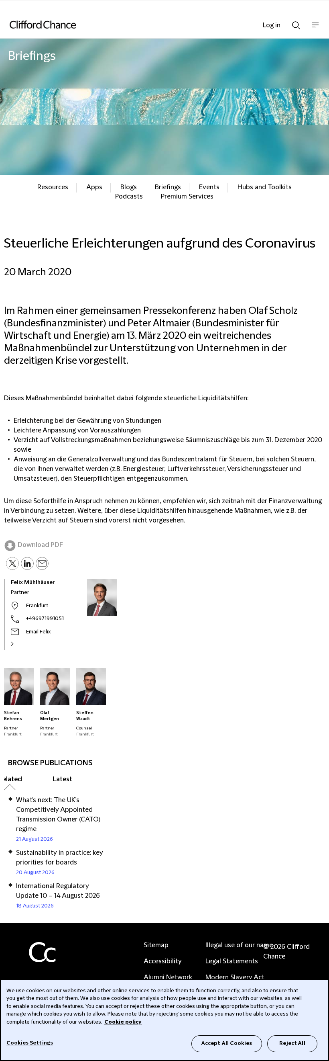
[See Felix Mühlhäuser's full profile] (21, 644)
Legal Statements (231, 961)
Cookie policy (123, 1022)
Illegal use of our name (239, 945)
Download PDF (40, 545)
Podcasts (129, 196)
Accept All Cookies (226, 1043)
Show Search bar (296, 22)
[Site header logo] (152, 24)
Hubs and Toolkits (265, 187)
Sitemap (156, 945)
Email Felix (38, 632)
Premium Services (187, 196)
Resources (52, 187)
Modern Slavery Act (234, 977)
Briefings (168, 187)
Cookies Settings (29, 1043)
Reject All (292, 1043)
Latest (62, 779)
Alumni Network (168, 977)
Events (209, 187)
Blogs (128, 187)
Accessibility (163, 961)
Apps (94, 187)
